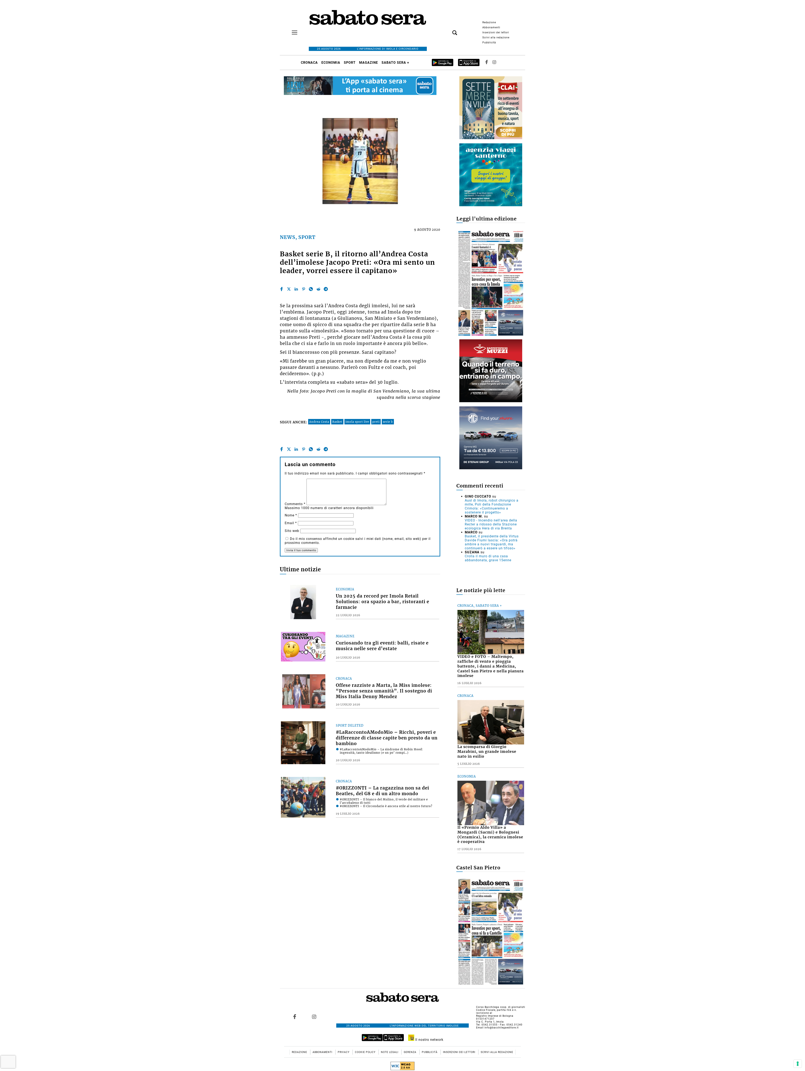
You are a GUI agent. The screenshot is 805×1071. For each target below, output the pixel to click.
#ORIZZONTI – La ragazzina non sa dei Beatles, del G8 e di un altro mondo (382, 790)
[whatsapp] (311, 289)
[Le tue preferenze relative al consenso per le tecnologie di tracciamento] (798, 1064)
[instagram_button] (494, 62)
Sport (350, 63)
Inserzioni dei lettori (495, 32)
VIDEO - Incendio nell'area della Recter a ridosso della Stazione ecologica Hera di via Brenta (491, 524)
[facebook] (281, 289)
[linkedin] (296, 289)
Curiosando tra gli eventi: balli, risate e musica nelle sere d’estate (382, 645)
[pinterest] (303, 289)
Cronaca (309, 63)
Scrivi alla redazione (495, 37)
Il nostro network (428, 1040)
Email (291, 523)
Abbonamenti (491, 27)
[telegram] (325, 289)
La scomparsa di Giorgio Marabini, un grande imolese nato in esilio (486, 751)
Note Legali (390, 1052)
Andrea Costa (319, 421)
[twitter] (289, 289)
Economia (330, 63)
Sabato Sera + (395, 63)
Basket (337, 421)
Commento (295, 504)
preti (376, 421)
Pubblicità (489, 42)
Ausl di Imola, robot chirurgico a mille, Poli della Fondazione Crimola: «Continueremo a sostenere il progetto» (491, 506)
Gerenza (410, 1052)
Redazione (489, 22)
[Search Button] (448, 30)
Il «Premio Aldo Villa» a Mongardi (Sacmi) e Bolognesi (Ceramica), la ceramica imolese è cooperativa (490, 834)
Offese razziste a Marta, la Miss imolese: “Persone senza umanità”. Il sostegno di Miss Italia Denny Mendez (384, 691)
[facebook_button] (486, 62)
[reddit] (318, 289)
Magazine (368, 63)
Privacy (344, 1052)
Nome (291, 515)
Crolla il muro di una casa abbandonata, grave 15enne (488, 558)
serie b (388, 421)
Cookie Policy (365, 1052)
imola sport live (357, 421)
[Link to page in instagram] (314, 1016)
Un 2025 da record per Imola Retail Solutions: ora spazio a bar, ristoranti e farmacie (382, 601)
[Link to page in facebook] (295, 1016)
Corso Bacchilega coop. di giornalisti (500, 1007)
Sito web (292, 531)
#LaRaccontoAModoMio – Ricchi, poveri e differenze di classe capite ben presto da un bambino (387, 738)
